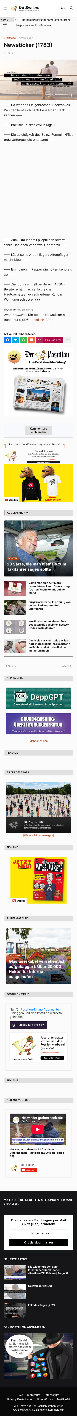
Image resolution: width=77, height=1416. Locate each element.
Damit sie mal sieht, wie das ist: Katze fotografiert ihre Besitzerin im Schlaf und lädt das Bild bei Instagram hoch (49, 645)
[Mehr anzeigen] (67, 340)
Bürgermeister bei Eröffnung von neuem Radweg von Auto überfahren (50, 605)
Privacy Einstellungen (20, 1399)
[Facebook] (7, 340)
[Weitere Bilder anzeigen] (38, 835)
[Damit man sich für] (15, 588)
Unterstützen (45, 1399)
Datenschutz (51, 1394)
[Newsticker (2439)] (15, 1291)
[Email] (31, 340)
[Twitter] (15, 340)
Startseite (10, 38)
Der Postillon (39, 1405)
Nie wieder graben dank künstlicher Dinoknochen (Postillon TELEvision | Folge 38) (37, 1153)
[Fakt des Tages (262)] (15, 1310)
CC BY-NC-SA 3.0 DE (26, 1409)
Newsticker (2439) (40, 1285)
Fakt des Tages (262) (41, 1305)
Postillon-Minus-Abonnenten (41, 1009)
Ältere (65, 666)
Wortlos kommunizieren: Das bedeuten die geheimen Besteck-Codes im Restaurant (49, 624)
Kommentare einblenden (38, 430)
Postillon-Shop (42, 320)
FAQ (20, 1394)
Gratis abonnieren (38, 1242)
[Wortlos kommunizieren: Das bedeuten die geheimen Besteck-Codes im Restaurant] (15, 627)
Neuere (12, 666)
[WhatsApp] (23, 340)
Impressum (33, 1394)
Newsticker (26, 38)
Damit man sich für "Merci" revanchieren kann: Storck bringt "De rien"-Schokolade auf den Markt (50, 588)
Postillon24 (63, 1399)
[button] (5, 8)
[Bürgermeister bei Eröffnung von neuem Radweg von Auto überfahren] (15, 607)
